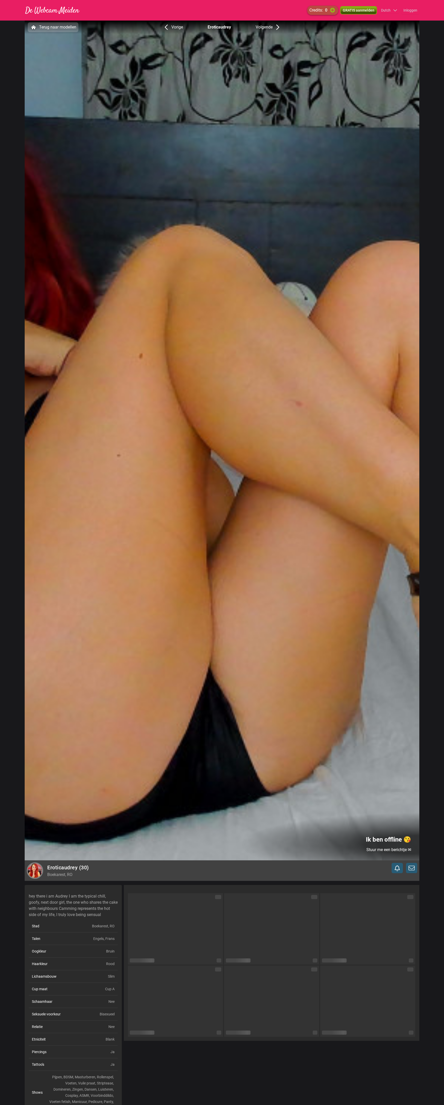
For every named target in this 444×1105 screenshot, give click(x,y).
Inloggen (410, 10)
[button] (389, 10)
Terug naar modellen (57, 27)
